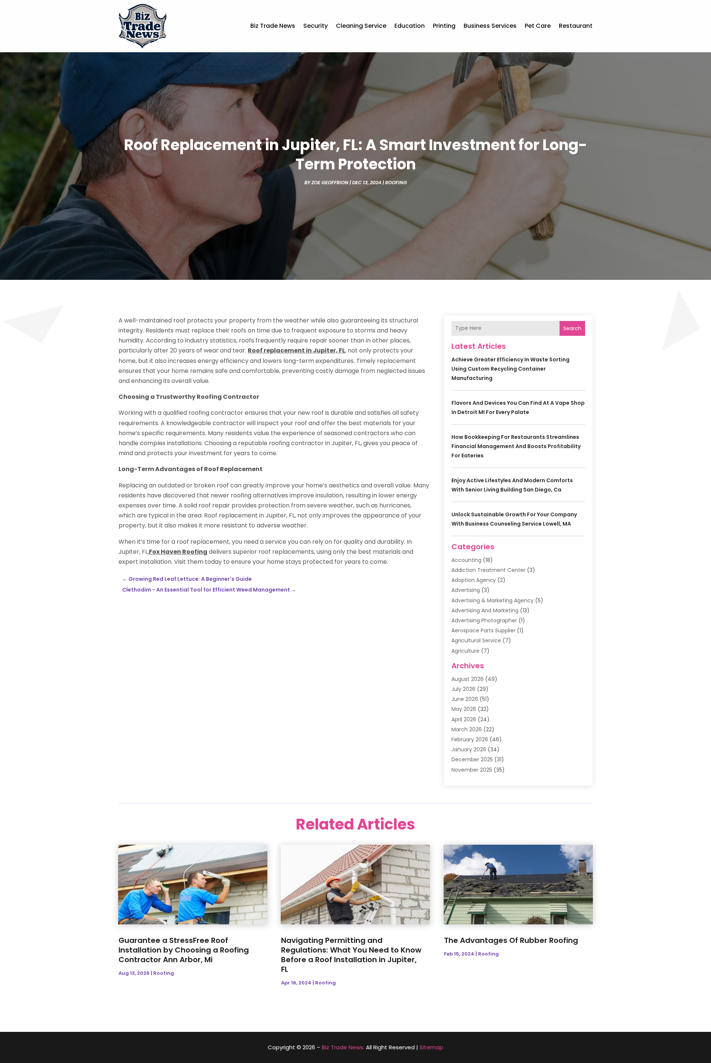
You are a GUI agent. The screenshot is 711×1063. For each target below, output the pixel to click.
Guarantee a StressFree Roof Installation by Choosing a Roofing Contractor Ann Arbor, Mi (183, 950)
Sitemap (431, 1047)
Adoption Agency (473, 580)
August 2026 (467, 679)
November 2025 (471, 770)
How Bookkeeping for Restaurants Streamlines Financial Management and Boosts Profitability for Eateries (516, 446)
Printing (444, 25)
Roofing (396, 182)
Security (315, 25)
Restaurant (575, 25)
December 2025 (472, 759)
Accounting (466, 560)
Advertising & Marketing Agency (492, 600)
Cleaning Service (361, 25)
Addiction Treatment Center (488, 570)
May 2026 (463, 709)
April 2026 (463, 719)
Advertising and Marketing (484, 610)
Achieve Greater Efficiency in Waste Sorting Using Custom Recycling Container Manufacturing (510, 369)
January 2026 (468, 749)
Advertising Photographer (484, 620)
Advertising (465, 590)
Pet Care (538, 25)
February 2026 (469, 739)
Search (572, 328)
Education (409, 25)
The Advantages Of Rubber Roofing (511, 940)
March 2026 (466, 729)
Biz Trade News (272, 25)
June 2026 (464, 699)
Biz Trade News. (343, 1047)
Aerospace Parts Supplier (483, 630)
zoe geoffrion (329, 182)
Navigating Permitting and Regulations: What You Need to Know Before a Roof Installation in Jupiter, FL (351, 954)
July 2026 (463, 689)
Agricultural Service (476, 640)
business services (490, 25)
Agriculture (465, 651)
